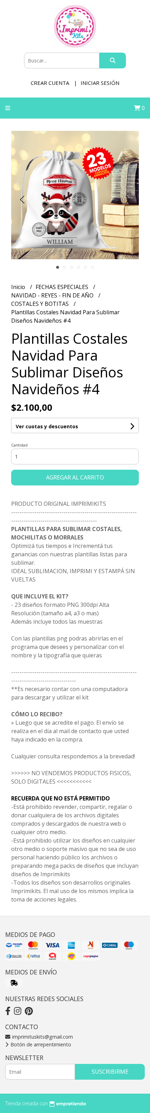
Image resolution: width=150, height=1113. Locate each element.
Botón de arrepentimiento (40, 1044)
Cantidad (19, 445)
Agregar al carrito (75, 477)
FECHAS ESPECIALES (63, 287)
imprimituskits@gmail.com (42, 1036)
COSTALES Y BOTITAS (40, 304)
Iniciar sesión (100, 82)
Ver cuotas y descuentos (47, 426)
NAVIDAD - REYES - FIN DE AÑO (53, 295)
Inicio (19, 287)
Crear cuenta (50, 82)
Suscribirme (110, 1071)
